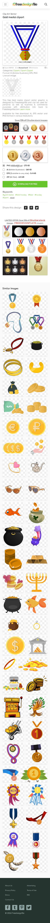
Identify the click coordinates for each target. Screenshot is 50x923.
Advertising (31, 886)
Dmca (7, 895)
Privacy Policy (10, 890)
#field (30, 195)
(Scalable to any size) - (21, 173)
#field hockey (21, 195)
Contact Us (9, 900)
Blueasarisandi (23, 67)
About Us (8, 886)
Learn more (25, 109)
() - (18, 166)
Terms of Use (31, 890)
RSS (28, 895)
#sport (5, 198)
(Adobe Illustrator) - (19, 170)
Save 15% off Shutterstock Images (31, 120)
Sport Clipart (27, 71)
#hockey (38, 195)
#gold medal (8, 195)
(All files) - (15, 177)
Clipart (16, 71)
